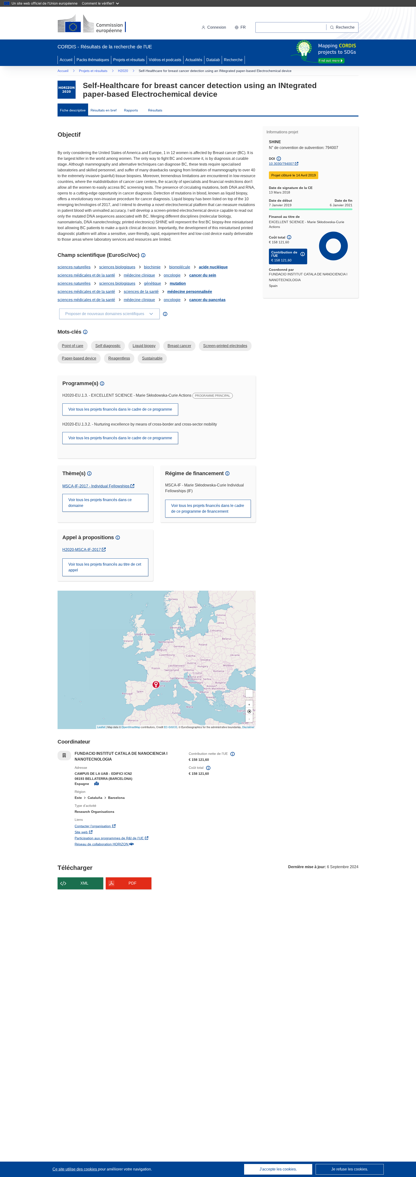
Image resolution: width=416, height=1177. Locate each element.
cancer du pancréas (207, 300)
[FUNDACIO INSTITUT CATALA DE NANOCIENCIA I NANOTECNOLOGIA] (156, 684)
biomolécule (179, 267)
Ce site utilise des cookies (75, 1169)
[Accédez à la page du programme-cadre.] (67, 90)
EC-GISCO (170, 727)
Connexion (216, 27)
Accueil (66, 60)
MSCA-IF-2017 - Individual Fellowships (96, 486)
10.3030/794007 (281, 164)
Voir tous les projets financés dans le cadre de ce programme (120, 409)
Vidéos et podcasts (165, 60)
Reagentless (119, 358)
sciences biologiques (117, 267)
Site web (109, 832)
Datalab (213, 60)
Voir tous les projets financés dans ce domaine (100, 503)
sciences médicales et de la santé (86, 275)
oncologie (172, 275)
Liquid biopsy (144, 346)
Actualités (193, 60)
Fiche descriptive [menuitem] (73, 110)
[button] (240, 27)
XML (84, 883)
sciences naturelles (74, 267)
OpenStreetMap (131, 727)
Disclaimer (248, 727)
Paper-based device (79, 358)
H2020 (123, 71)
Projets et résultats (129, 60)
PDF (132, 883)
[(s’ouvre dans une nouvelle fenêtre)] (96, 24)
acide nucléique (213, 267)
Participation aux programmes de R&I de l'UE (128, 838)
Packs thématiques (93, 60)
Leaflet (101, 727)
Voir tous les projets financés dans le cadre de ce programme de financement (207, 508)
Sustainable (152, 358)
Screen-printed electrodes (225, 346)
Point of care (72, 346)
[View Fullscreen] (249, 693)
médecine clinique (139, 275)
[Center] (249, 711)
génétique (152, 283)
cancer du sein (202, 275)
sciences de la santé (141, 292)
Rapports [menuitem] (131, 110)
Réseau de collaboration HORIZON (128, 844)
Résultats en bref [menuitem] (104, 110)
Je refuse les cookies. (349, 1169)
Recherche (233, 60)
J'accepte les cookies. (278, 1169)
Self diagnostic (108, 346)
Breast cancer (179, 346)
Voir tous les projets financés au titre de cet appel (104, 567)
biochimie (152, 267)
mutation (178, 283)
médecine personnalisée (189, 292)
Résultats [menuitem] (155, 110)
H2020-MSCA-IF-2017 (84, 550)
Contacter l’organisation (120, 826)
